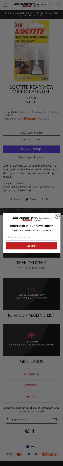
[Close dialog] (57, 216)
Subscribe (32, 246)
